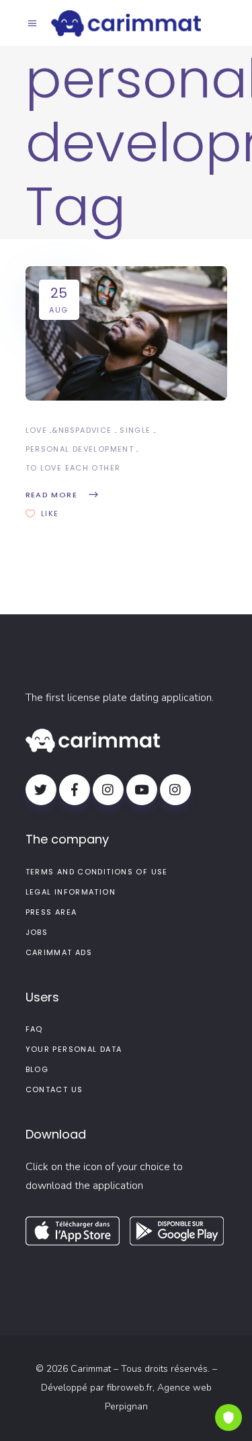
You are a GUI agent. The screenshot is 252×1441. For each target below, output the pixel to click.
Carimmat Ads (59, 952)
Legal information (71, 892)
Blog (37, 1069)
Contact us (54, 1089)
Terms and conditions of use (97, 871)
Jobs (37, 932)
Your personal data (74, 1049)
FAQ (34, 1029)
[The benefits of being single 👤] (126, 333)
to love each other (73, 467)
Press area (51, 912)
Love (37, 430)
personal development (80, 449)
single (135, 430)
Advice (96, 430)
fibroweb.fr (130, 1387)
